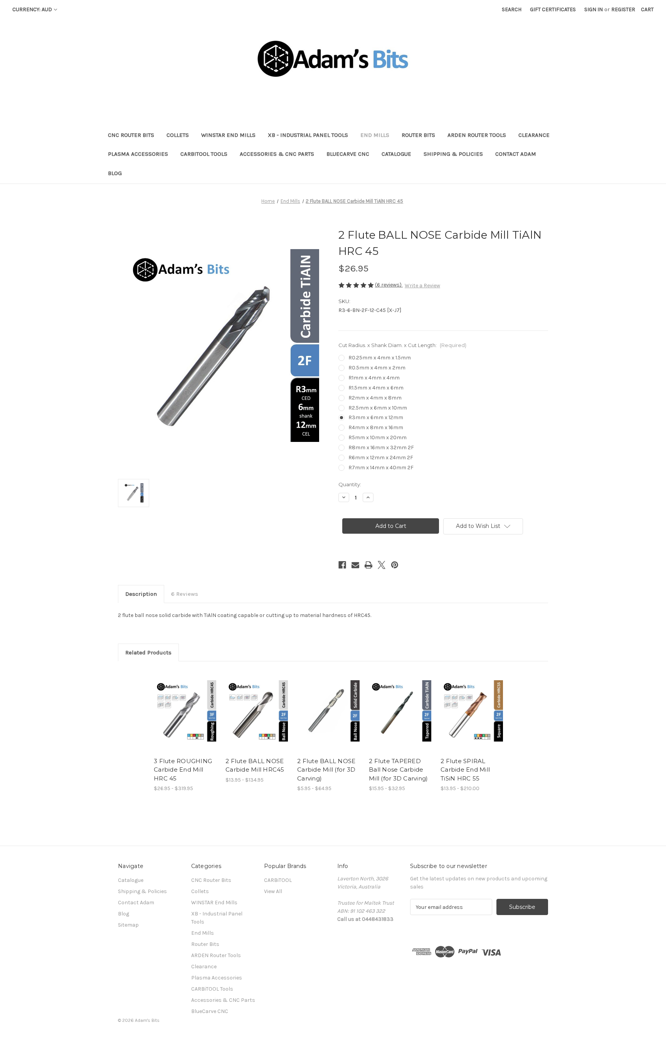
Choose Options (185, 718)
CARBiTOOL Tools (203, 153)
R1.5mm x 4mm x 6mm (376, 387)
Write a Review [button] (422, 285)
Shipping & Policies (453, 153)
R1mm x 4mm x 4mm (374, 377)
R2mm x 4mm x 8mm (375, 397)
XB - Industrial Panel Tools (308, 134)
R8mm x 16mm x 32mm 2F (381, 447)
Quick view (179, 704)
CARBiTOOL (278, 880)
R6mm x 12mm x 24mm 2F (380, 457)
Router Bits (418, 134)
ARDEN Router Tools (476, 134)
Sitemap (128, 925)
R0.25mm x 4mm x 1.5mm (379, 357)
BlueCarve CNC (347, 153)
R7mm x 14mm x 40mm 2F (381, 467)
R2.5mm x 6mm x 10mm (377, 408)
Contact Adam (515, 153)
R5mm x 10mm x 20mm (377, 437)
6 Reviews (184, 593)
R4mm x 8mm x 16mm (375, 427)
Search (511, 9)
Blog (115, 173)
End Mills (374, 134)
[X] (381, 565)
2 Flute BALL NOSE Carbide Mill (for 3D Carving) (326, 769)
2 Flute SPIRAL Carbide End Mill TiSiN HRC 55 (465, 769)
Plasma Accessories (138, 153)
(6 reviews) (389, 284)
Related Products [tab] (148, 652)
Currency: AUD (32, 9)
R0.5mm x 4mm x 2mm (376, 367)
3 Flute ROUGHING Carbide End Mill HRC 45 (183, 769)
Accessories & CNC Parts (277, 153)
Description (141, 593)
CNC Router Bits (131, 134)
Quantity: (349, 484)
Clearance (534, 134)
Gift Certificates (553, 9)
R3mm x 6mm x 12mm (375, 417)
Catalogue (396, 153)
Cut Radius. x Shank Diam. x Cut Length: (402, 345)
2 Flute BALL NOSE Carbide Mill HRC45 (254, 765)
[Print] (368, 565)
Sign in (593, 9)
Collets (177, 134)
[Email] (355, 565)
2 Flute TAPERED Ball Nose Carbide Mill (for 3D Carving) (398, 769)
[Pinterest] (395, 565)
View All (273, 891)
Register (623, 9)
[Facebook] (342, 565)
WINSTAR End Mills (228, 134)
